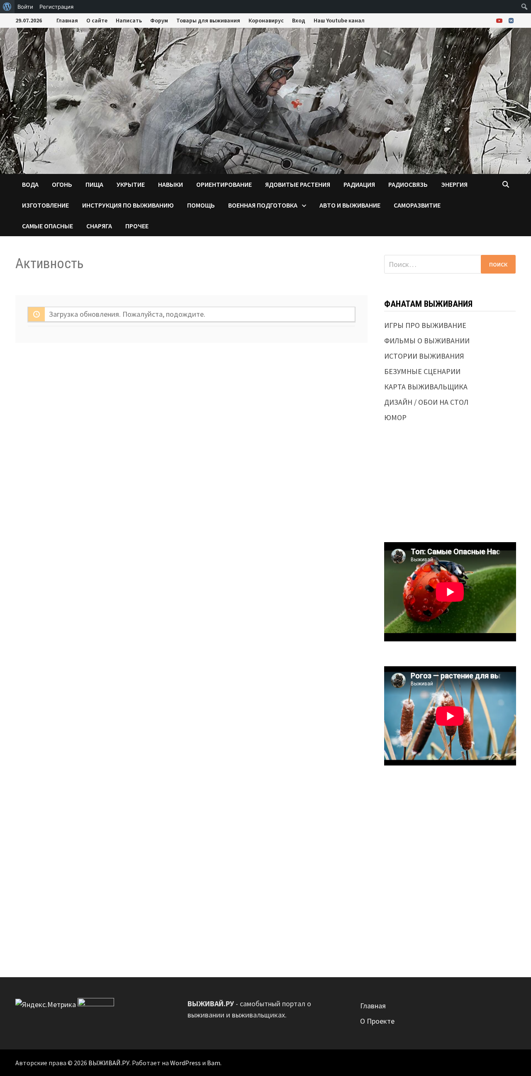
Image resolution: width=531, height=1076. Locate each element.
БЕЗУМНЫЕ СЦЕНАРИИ (422, 371)
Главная (67, 20)
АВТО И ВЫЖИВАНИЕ (349, 205)
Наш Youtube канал (339, 20)
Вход (298, 20)
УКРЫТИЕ (131, 184)
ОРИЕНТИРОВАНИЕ (224, 184)
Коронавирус (266, 20)
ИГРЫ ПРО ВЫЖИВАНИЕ (425, 325)
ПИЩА (94, 184)
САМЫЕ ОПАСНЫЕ (47, 226)
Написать (129, 20)
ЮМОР (395, 417)
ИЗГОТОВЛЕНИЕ (45, 205)
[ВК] (511, 20)
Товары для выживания (208, 20)
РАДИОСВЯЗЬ (408, 184)
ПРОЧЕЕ (137, 226)
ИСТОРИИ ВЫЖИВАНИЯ (424, 356)
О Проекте (377, 1021)
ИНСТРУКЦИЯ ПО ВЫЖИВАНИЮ (128, 205)
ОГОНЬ (62, 184)
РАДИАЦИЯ (359, 184)
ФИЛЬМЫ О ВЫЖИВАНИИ (427, 340)
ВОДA (30, 184)
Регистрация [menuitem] (56, 6)
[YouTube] (500, 20)
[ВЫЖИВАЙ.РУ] (265, 100)
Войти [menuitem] (25, 6)
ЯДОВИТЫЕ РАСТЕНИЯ (297, 184)
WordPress (185, 1063)
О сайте (96, 20)
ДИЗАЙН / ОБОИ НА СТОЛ (426, 402)
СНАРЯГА (99, 226)
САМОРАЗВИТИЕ (417, 205)
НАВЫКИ (170, 184)
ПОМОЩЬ (201, 205)
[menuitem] (7, 6)
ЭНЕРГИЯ (454, 184)
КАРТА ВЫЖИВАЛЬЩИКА (426, 386)
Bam (213, 1063)
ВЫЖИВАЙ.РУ (108, 1063)
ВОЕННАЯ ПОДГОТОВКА (262, 205)
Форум (159, 20)
